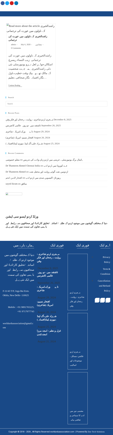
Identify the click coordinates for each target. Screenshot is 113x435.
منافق (24, 183)
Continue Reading (15, 85)
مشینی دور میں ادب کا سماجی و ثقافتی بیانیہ (77, 415)
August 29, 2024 (46, 297)
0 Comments (16, 48)
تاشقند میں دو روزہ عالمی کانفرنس (23, 125)
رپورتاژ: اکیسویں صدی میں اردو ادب (43, 178)
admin (13, 45)
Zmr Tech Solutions (96, 432)
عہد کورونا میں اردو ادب (55, 165)
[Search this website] (56, 103)
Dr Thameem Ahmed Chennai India (23, 165)
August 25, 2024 (46, 326)
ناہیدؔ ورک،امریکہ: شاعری (19, 131)
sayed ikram (12, 183)
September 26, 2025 (48, 282)
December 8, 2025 (47, 268)
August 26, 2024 (46, 312)
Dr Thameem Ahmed (16, 171)
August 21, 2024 (46, 341)
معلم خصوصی (13, 159)
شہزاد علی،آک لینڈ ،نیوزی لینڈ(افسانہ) (24, 143)
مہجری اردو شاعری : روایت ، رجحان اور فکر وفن (29, 119)
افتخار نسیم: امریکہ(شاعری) (19, 137)
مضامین (38, 45)
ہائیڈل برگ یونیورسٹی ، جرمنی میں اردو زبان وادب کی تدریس (53, 159)
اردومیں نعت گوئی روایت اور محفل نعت (48, 171)
